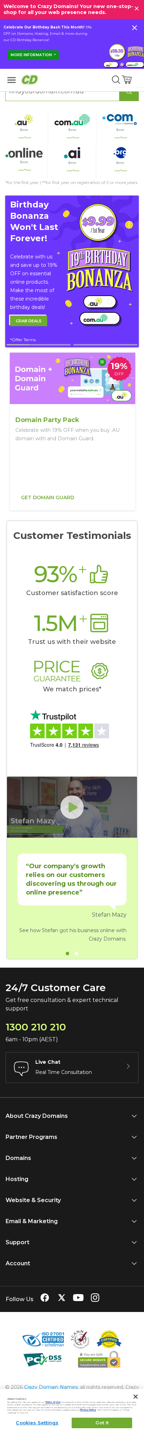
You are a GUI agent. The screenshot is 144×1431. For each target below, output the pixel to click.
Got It (102, 1422)
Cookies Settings (37, 1422)
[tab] (39, 344)
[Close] (135, 1396)
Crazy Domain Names (51, 1387)
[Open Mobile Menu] (11, 80)
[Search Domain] (129, 91)
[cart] (127, 79)
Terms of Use (52, 1402)
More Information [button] (31, 55)
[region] (72, 431)
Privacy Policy (88, 1410)
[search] (116, 79)
